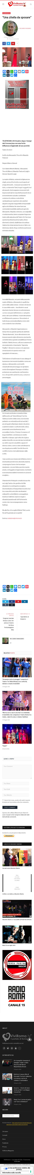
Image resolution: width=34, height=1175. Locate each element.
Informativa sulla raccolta (11, 1173)
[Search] (31, 4)
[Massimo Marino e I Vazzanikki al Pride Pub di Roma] (17, 909)
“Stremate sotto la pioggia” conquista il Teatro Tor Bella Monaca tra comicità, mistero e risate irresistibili (15, 681)
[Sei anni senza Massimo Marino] (17, 857)
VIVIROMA (17, 1161)
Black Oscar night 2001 (8, 945)
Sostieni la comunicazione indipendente (14, 833)
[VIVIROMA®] (17, 4)
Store (4, 1139)
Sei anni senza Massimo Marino (11, 868)
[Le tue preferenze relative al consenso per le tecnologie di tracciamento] (30, 1171)
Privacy (4, 1147)
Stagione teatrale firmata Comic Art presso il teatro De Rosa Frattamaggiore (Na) (8, 624)
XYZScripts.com (26, 1164)
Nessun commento (14, 39)
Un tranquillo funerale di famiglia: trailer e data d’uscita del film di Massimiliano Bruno (22, 1064)
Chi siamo (5, 1131)
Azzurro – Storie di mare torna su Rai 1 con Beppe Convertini (22, 1090)
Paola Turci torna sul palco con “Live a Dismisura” (22, 1101)
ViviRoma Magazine (8, 1150)
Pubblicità (5, 1143)
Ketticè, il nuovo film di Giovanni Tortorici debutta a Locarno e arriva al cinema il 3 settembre (22, 1077)
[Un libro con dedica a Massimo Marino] (17, 883)
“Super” (4, 746)
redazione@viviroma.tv (14, 518)
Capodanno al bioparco (24, 618)
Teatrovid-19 (6, 13)
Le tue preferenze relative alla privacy (19, 1168)
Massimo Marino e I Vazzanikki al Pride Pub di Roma (16, 920)
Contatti (4, 1135)
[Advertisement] (17, 124)
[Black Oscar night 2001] (17, 934)
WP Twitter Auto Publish (10, 1164)
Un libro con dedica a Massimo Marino (13, 894)
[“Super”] (17, 734)
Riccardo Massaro (25, 28)
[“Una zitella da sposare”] (17, 57)
